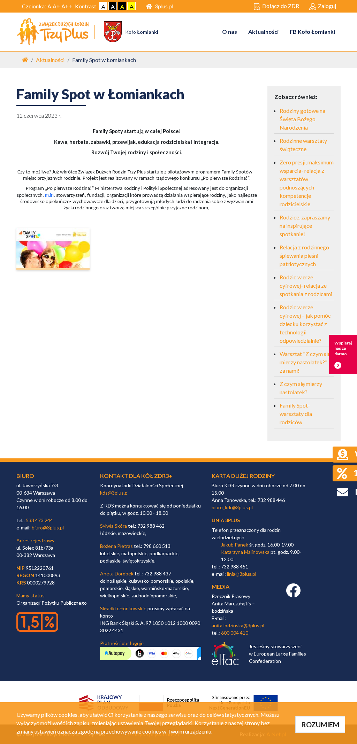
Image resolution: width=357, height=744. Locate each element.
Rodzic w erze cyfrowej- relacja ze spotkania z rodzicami (306, 285)
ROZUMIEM (320, 724)
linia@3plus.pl (241, 574)
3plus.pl (164, 6)
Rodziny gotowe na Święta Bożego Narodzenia (302, 119)
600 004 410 (234, 633)
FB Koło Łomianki (312, 31)
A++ (66, 6)
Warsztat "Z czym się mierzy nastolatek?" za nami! (305, 362)
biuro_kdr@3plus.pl (232, 507)
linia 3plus (226, 520)
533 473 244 (39, 520)
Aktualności (263, 31)
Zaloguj (327, 5)
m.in (49, 195)
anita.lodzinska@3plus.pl (238, 625)
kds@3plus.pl (114, 493)
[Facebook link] (293, 594)
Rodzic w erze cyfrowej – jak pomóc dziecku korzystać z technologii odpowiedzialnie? (305, 324)
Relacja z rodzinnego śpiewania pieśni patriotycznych (304, 255)
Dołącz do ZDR (280, 5)
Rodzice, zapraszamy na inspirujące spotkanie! (305, 225)
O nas (229, 31)
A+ (56, 6)
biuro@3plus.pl (48, 527)
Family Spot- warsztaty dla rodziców (296, 413)
